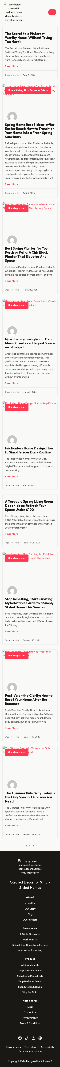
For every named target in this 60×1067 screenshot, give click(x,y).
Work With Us (30, 939)
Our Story (30, 908)
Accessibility (47, 1047)
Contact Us (30, 1012)
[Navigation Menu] (52, 12)
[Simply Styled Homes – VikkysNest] (13, 12)
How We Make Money (30, 950)
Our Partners (30, 919)
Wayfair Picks (30, 992)
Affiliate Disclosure (30, 934)
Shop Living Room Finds (30, 975)
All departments (30, 965)
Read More (11, 66)
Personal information (30, 1051)
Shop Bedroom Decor (30, 981)
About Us (30, 903)
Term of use (30, 1047)
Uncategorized (16, 208)
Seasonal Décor (39, 90)
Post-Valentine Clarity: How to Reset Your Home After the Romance (29, 699)
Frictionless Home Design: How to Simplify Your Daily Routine (29, 450)
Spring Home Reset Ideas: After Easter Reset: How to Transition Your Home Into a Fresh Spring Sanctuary (30, 131)
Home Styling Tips (18, 90)
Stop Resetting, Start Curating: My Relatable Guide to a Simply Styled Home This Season (29, 603)
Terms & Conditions (30, 1023)
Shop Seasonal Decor (30, 970)
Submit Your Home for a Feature (30, 945)
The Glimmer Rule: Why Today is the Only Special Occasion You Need (30, 797)
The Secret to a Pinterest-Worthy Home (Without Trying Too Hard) (28, 38)
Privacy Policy (30, 1017)
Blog (30, 914)
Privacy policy (13, 1047)
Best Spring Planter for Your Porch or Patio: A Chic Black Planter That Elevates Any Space (27, 254)
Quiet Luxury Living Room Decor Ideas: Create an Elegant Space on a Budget (30, 343)
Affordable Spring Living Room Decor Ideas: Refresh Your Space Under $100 (29, 505)
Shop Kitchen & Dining (30, 986)
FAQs (30, 1006)
